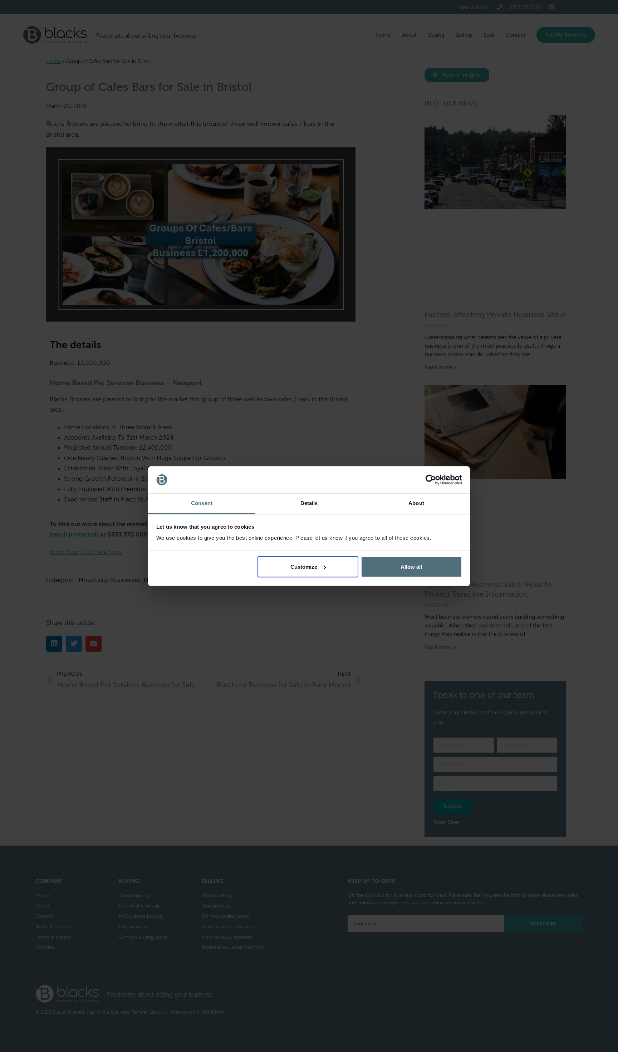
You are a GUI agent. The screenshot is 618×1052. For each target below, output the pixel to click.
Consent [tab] (201, 503)
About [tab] (416, 503)
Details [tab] (309, 503)
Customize (303, 567)
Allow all (411, 567)
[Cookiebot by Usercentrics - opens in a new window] (430, 479)
